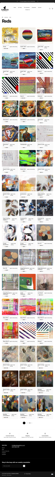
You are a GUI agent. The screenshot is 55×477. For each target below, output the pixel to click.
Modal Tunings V (23, 390)
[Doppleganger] (27, 133)
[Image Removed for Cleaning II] (45, 257)
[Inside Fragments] (27, 282)
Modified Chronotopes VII (41, 415)
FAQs (3, 449)
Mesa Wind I (6, 317)
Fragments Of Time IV (41, 219)
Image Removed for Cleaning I (24, 269)
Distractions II (23, 119)
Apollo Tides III (6, 72)
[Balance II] (10, 85)
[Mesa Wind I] (10, 307)
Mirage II (40, 341)
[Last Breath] (45, 282)
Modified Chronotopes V (6, 415)
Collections (6, 17)
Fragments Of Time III (23, 219)
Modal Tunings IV (6, 390)
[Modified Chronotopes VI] (27, 403)
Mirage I (22, 341)
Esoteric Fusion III (6, 194)
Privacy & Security (5, 451)
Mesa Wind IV (6, 341)
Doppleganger (23, 144)
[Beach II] (27, 85)
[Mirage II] (45, 330)
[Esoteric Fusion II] (45, 158)
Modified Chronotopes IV (41, 390)
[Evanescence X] (27, 183)
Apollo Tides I (23, 46)
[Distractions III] (45, 109)
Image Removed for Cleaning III (7, 293)
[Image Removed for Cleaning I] (27, 257)
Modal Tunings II (23, 365)
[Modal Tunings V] (27, 378)
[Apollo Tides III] (10, 60)
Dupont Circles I (41, 145)
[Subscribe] (24, 466)
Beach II (22, 96)
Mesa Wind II (23, 317)
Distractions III (40, 120)
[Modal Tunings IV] (10, 378)
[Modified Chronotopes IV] (45, 378)
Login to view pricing (13, 46)
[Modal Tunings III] (45, 354)
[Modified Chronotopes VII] (45, 403)
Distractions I (6, 119)
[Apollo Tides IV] (27, 60)
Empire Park (23, 169)
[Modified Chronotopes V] (10, 403)
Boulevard (40, 96)
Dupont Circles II (6, 170)
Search (3, 447)
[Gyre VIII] (10, 257)
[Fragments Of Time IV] (45, 208)
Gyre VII (39, 243)
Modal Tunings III (41, 365)
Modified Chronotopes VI (23, 415)
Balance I (40, 71)
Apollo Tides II (40, 47)
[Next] (37, 1)
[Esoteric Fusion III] (10, 183)
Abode (4, 46)
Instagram (4, 452)
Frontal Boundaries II (23, 244)
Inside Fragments (22, 293)
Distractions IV (5, 145)
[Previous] (17, 1)
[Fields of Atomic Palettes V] (10, 208)
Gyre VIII (5, 268)
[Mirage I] (27, 330)
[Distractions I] (10, 109)
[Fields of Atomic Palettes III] (45, 183)
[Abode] (10, 35)
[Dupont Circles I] (45, 133)
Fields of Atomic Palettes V (6, 219)
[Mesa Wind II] (27, 307)
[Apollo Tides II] (45, 35)
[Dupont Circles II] (10, 158)
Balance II (5, 96)
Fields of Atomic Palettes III (41, 194)
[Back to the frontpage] (2, 17)
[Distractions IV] (10, 133)
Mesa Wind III (41, 317)
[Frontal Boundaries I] (10, 232)
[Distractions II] (27, 109)
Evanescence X (23, 194)
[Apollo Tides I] (27, 35)
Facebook (4, 454)
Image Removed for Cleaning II (42, 269)
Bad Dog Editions (6, 45)
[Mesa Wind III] (45, 307)
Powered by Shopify (15, 473)
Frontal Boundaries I (6, 244)
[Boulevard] (45, 85)
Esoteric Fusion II (41, 170)
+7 (8, 48)
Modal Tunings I (6, 365)
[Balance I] (45, 60)
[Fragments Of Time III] (27, 208)
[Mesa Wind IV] (10, 330)
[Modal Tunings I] (10, 354)
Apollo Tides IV (23, 72)
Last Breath (40, 293)
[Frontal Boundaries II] (27, 232)
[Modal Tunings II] (27, 354)
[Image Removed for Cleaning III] (10, 282)
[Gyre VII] (45, 232)
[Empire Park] (27, 158)
